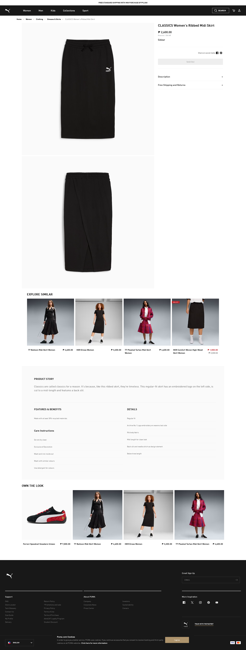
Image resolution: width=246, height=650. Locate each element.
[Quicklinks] (239, 10)
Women (29, 19)
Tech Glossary (10, 608)
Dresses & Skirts (54, 19)
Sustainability (127, 605)
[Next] (215, 327)
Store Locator (10, 605)
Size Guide (9, 615)
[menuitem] (27, 10)
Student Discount (51, 622)
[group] (50, 327)
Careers (125, 608)
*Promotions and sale (52, 605)
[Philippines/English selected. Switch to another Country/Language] (19, 642)
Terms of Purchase (51, 615)
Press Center (89, 608)
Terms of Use (49, 612)
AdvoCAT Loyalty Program (54, 618)
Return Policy (49, 601)
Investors (126, 601)
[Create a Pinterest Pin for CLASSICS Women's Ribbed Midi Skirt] (221, 53)
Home (19, 19)
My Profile (9, 618)
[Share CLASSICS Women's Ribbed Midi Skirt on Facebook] (217, 53)
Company (87, 601)
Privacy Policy (49, 608)
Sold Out (190, 62)
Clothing (39, 19)
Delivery (8, 622)
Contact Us (9, 612)
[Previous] (31, 327)
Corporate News (90, 605)
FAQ (6, 601)
